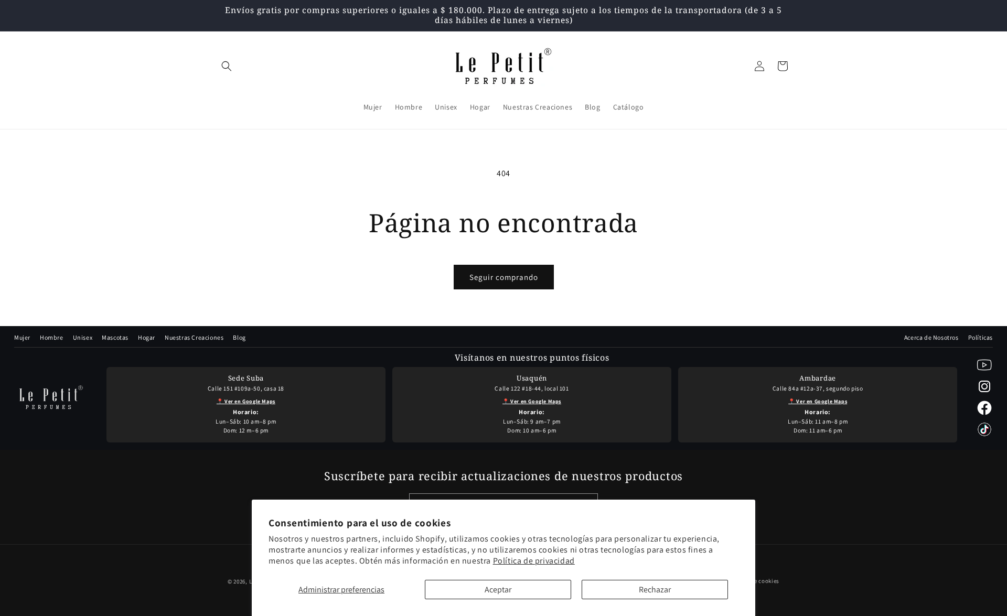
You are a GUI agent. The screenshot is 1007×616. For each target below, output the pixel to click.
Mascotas (115, 337)
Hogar (146, 337)
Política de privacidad (534, 560)
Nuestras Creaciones (194, 337)
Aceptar (498, 589)
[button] (226, 66)
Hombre (51, 337)
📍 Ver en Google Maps (246, 401)
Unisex (83, 337)
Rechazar (655, 589)
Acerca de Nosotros (931, 337)
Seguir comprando (503, 277)
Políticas (980, 337)
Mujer (22, 337)
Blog (239, 337)
